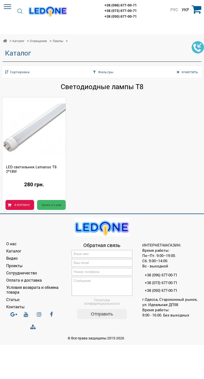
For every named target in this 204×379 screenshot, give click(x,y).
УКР (185, 10)
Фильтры (105, 72)
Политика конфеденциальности (102, 302)
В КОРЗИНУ (22, 204)
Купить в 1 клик (51, 204)
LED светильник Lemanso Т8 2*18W (31, 169)
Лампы (57, 41)
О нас (11, 243)
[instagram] (40, 316)
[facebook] (54, 316)
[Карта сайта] (34, 327)
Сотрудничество (21, 272)
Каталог (18, 41)
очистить (190, 71)
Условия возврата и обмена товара (32, 290)
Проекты (14, 265)
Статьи (12, 299)
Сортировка (20, 72)
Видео (12, 258)
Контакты (15, 306)
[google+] (14, 316)
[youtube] (27, 316)
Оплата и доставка (24, 280)
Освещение (38, 41)
